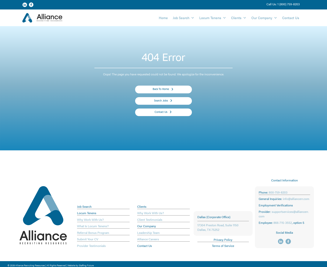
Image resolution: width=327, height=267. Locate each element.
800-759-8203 (278, 192)
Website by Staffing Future (81, 265)
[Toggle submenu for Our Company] (275, 17)
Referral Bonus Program (93, 232)
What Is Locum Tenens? (93, 226)
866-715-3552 (282, 222)
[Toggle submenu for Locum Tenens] (224, 17)
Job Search (84, 206)
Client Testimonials (149, 219)
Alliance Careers (148, 239)
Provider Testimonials (91, 246)
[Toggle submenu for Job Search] (192, 17)
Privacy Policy (223, 239)
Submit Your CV (87, 239)
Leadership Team (148, 232)
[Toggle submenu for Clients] (244, 17)
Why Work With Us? (90, 219)
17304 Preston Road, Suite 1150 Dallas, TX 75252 (217, 227)
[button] (283, 4)
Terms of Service (223, 246)
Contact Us (144, 246)
